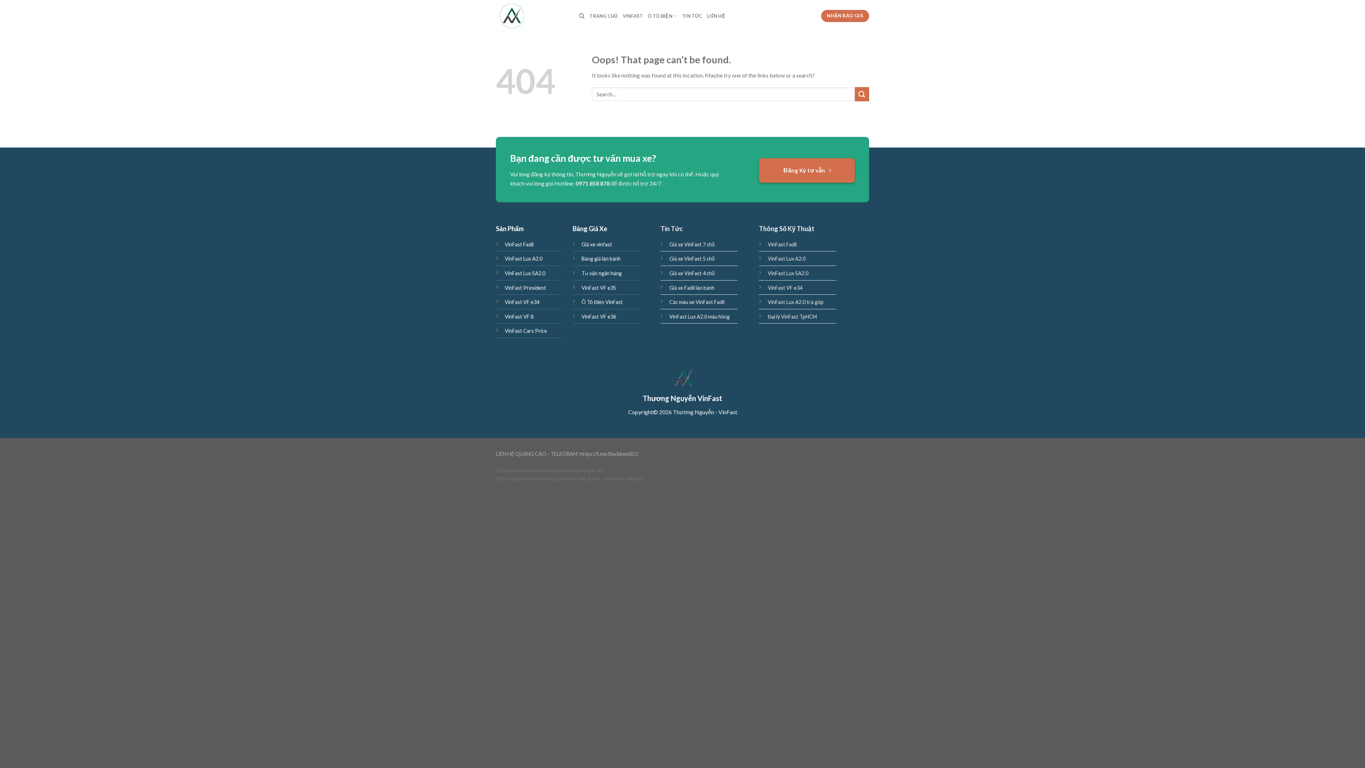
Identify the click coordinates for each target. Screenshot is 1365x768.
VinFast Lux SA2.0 (525, 273)
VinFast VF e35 (599, 288)
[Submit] (862, 94)
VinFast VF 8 (519, 317)
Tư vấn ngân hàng (602, 273)
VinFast (633, 16)
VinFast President (525, 288)
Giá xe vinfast (597, 244)
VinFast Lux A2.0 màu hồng (699, 317)
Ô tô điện (660, 16)
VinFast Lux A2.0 (523, 259)
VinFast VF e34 (522, 302)
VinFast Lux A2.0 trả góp (796, 302)
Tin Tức (692, 16)
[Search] (581, 16)
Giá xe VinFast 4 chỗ (692, 273)
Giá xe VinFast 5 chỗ (692, 259)
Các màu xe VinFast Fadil (696, 302)
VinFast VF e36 (599, 317)
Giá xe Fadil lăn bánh (691, 288)
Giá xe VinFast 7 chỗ (692, 244)
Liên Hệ (716, 16)
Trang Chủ (603, 16)
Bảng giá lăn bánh (601, 259)
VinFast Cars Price (526, 331)
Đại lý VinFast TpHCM (792, 317)
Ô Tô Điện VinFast (602, 302)
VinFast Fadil (519, 244)
